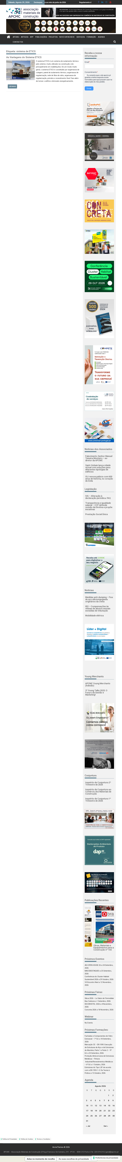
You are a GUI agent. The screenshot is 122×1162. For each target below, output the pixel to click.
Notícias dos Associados (98, 449)
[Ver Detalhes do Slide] (78, 12)
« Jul (88, 1126)
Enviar (89, 88)
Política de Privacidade (9, 1139)
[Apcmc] (8, 37)
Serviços (80, 37)
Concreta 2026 (90, 1010)
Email (87, 62)
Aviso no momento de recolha (41, 1159)
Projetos (53, 37)
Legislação (91, 489)
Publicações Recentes (97, 900)
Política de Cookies (27, 1139)
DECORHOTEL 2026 (92, 1004)
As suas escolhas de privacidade (74, 1159)
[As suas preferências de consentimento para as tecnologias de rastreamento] (106, 1158)
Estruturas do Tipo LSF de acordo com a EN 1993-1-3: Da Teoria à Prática (98, 1070)
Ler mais (12, 86)
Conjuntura (91, 775)
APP (31, 37)
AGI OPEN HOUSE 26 (93, 965)
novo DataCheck (66, 37)
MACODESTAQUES (92, 971)
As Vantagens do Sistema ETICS (23, 57)
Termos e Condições (43, 1139)
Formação (91, 37)
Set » (106, 1126)
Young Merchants (94, 676)
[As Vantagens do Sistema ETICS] (20, 61)
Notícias (89, 590)
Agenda (101, 37)
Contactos (18, 42)
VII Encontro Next (92, 982)
